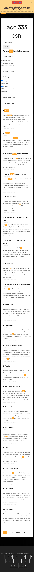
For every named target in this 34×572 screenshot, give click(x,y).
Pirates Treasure (11, 407)
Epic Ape (8, 448)
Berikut (18, 532)
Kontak (5, 83)
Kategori (6, 81)
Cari (6, 47)
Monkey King (9, 325)
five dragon (10, 509)
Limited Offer (17, 2)
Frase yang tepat (8, 65)
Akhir (24, 532)
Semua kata (7, 60)
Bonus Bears (9, 264)
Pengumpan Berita (9, 89)
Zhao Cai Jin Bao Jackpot (14, 345)
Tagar (5, 91)
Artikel (5, 86)
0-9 (25, 565)
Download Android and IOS (16, 154)
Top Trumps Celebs (11, 468)
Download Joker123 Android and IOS (17, 284)
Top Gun (8, 366)
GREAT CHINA (10, 427)
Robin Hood (9, 305)
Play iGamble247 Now (12, 386)
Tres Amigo (9, 489)
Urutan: (5, 71)
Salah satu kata (8, 63)
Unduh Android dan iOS (15, 174)
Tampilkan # (7, 97)
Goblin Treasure (10, 197)
